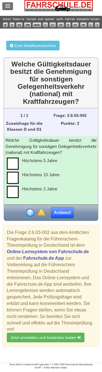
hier (57, 367)
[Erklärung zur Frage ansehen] (30, 212)
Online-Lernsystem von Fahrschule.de (48, 251)
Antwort (62, 212)
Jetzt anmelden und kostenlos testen (43, 337)
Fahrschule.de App (43, 258)
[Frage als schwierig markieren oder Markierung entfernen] (41, 213)
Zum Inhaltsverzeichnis (34, 45)
